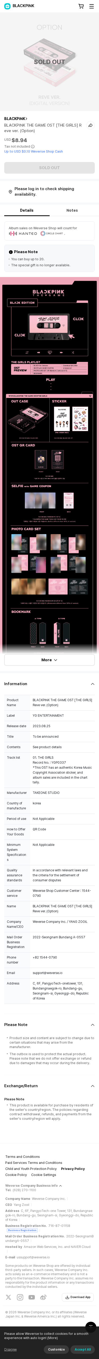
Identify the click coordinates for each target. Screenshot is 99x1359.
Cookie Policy (16, 1175)
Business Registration (22, 1230)
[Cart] (81, 6)
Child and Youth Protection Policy (31, 1169)
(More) (52, 1338)
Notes (72, 210)
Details (27, 210)
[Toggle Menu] (91, 6)
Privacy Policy (73, 1169)
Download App (80, 1297)
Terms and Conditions (22, 1157)
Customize (56, 1349)
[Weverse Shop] (7, 6)
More (46, 660)
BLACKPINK (14, 119)
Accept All (83, 1349)
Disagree (10, 1349)
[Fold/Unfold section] (49, 684)
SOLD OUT (49, 167)
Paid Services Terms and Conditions (33, 1163)
